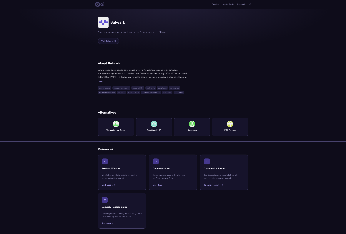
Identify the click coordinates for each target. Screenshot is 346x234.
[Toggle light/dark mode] (250, 4)
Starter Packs (228, 4)
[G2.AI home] (100, 4)
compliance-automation (151, 92)
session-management (107, 92)
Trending (215, 4)
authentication (133, 92)
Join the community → (213, 185)
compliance (162, 88)
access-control (104, 88)
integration (167, 92)
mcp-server (179, 92)
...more (101, 82)
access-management (121, 88)
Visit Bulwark (107, 41)
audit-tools (151, 88)
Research (241, 4)
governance (174, 88)
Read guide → (107, 223)
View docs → (158, 185)
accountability (137, 88)
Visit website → (108, 185)
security (121, 92)
